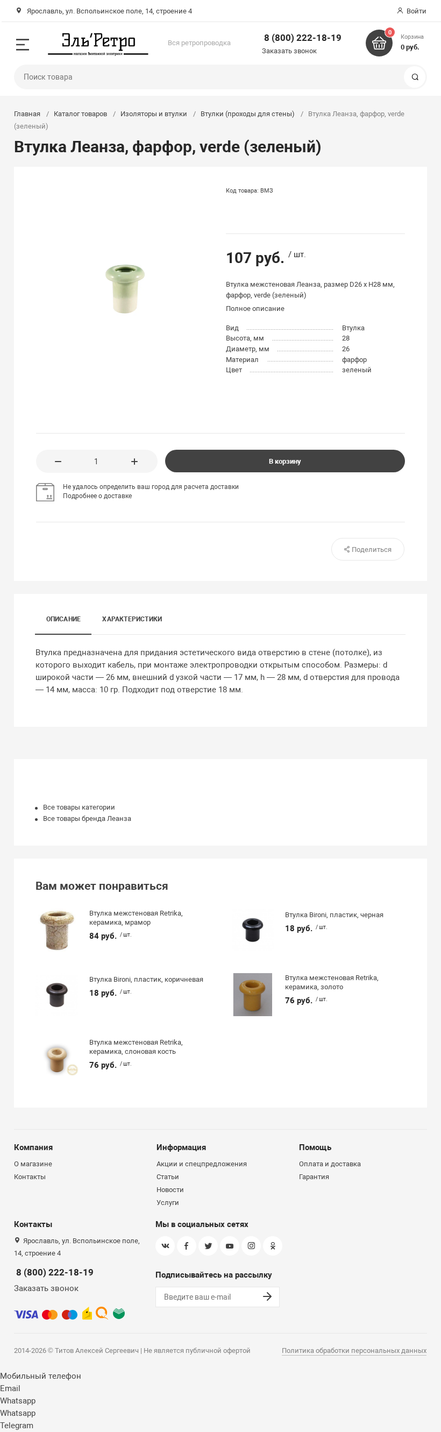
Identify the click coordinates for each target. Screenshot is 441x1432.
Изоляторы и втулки (153, 114)
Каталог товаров (80, 114)
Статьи (168, 1177)
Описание (63, 619)
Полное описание (255, 308)
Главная (27, 114)
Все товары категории (79, 807)
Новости (170, 1190)
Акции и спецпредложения (202, 1164)
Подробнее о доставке (97, 496)
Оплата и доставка (330, 1164)
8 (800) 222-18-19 (303, 37)
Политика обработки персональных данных (354, 1350)
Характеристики (132, 619)
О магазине (33, 1164)
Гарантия (314, 1177)
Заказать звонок (289, 51)
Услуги (168, 1203)
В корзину (285, 461)
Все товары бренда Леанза (87, 818)
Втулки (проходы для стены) (248, 114)
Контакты (30, 1177)
